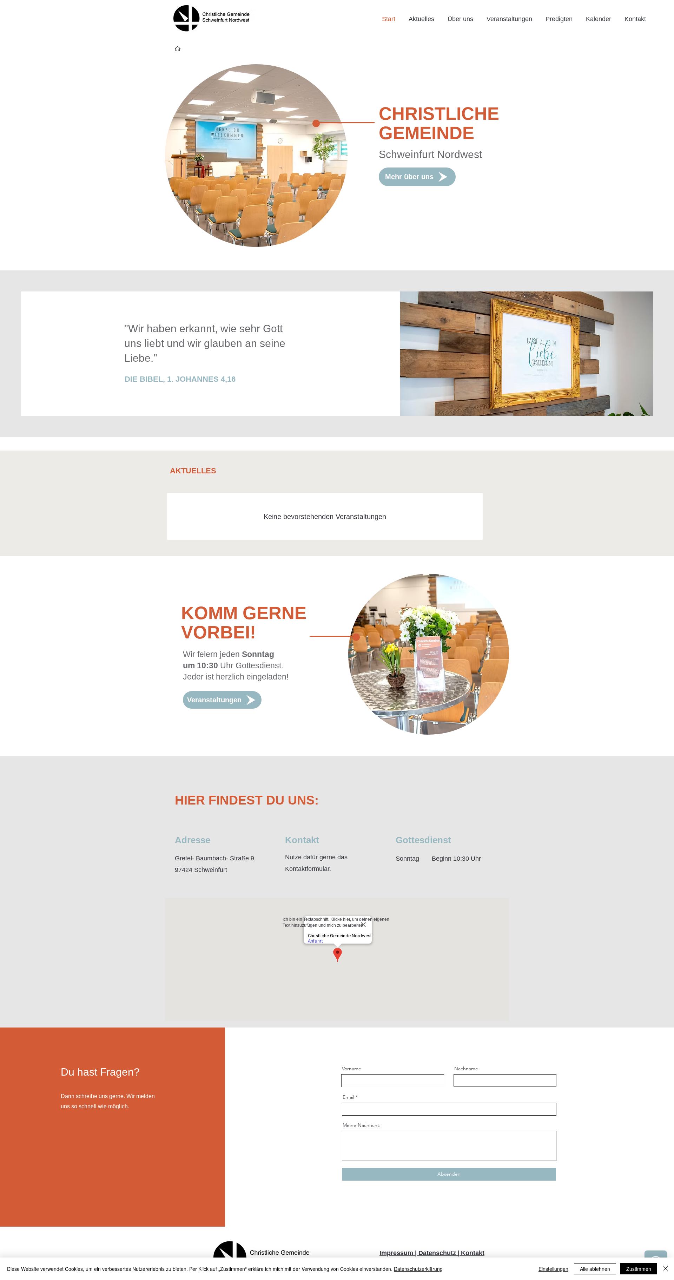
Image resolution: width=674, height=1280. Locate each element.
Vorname (351, 1068)
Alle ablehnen (595, 1268)
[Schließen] (665, 1268)
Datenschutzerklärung (418, 1268)
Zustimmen (638, 1268)
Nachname (466, 1068)
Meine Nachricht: (362, 1125)
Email (348, 1097)
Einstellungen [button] (553, 1268)
